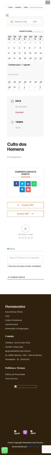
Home (10, 7)
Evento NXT (23, 213)
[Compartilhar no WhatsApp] (34, 183)
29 (41, 82)
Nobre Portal (33, 446)
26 (25, 82)
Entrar (12, 249)
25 (20, 82)
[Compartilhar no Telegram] (22, 189)
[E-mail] (28, 189)
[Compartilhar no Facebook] (16, 183)
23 (9, 82)
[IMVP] (34, 432)
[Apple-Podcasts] (26, 432)
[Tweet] (22, 183)
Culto (26, 7)
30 (9, 87)
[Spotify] (18, 432)
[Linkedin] (28, 183)
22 (41, 58)
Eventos (18, 7)
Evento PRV (28, 205)
